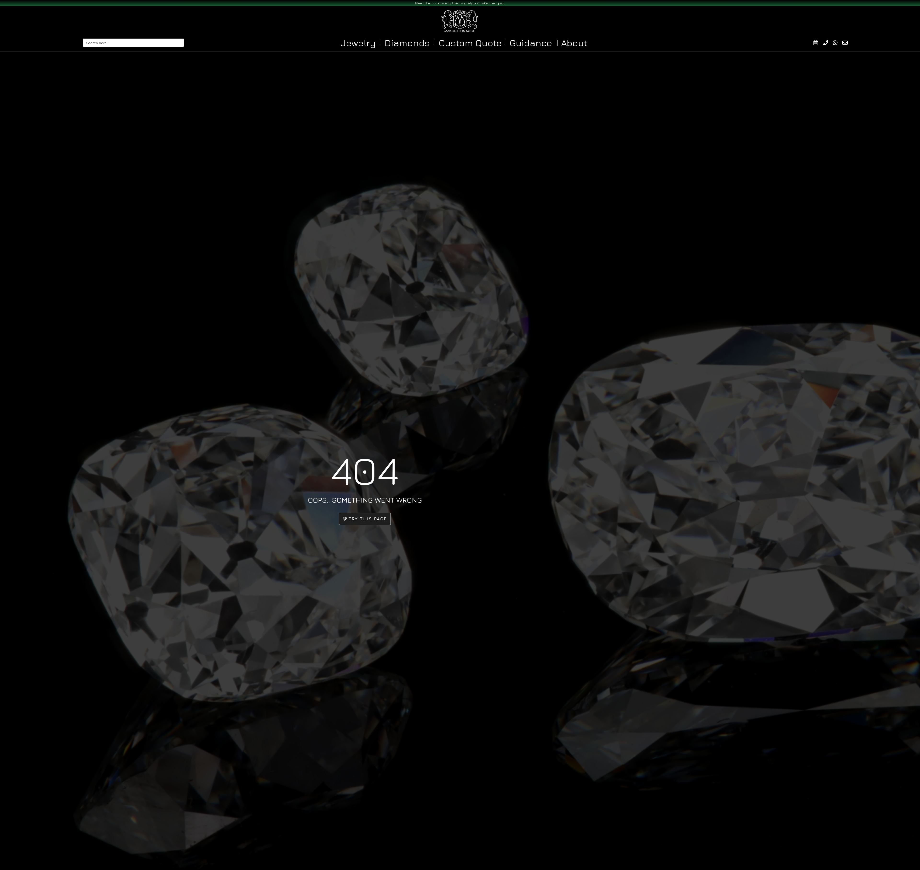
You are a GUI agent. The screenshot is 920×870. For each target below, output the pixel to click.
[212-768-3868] (828, 42)
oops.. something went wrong (365, 500)
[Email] (847, 42)
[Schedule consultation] (818, 42)
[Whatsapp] (837, 42)
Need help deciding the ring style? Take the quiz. (460, 3)
